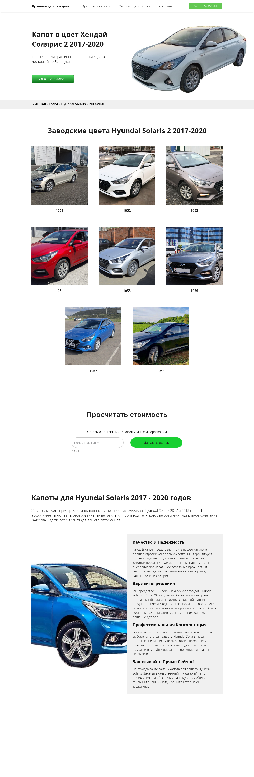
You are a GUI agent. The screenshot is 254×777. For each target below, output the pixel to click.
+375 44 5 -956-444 (205, 6)
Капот (53, 104)
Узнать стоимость (52, 79)
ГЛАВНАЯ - (40, 104)
